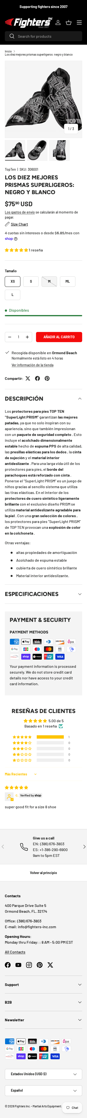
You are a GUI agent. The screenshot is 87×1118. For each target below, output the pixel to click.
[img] (16, 787)
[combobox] (43, 36)
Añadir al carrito (59, 337)
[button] (68, 22)
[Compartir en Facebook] (37, 378)
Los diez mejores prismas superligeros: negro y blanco (39, 54)
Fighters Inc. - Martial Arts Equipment (38, 1106)
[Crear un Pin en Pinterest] (47, 378)
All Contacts (15, 951)
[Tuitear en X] (28, 378)
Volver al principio (43, 873)
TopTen (10, 169)
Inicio (8, 51)
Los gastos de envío (20, 212)
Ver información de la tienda (32, 365)
